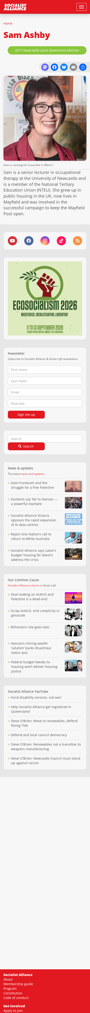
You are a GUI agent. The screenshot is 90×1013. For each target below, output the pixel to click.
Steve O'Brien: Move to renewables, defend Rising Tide (44, 723)
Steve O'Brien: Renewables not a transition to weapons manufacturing (46, 746)
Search (28, 446)
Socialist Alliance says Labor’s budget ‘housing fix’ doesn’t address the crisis (33, 555)
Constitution (12, 993)
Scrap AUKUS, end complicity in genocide (35, 612)
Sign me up (26, 414)
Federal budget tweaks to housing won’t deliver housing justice (34, 666)
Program (10, 988)
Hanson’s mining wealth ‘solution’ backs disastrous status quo (31, 648)
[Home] (15, 7)
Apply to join (13, 1010)
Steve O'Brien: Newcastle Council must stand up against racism (45, 760)
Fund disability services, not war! (36, 697)
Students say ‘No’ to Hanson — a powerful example (34, 501)
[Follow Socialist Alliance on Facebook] (28, 240)
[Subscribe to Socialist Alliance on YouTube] (12, 240)
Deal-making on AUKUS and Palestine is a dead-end (32, 596)
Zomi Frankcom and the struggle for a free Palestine (32, 485)
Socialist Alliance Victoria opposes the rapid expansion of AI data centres (33, 520)
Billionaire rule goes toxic (30, 627)
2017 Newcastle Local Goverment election (47, 50)
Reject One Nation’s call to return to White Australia (31, 536)
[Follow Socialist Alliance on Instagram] (45, 240)
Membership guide (18, 984)
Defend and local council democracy (39, 735)
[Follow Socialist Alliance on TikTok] (61, 240)
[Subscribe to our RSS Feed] (77, 240)
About (8, 979)
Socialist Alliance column (23, 585)
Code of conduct (16, 998)
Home (7, 23)
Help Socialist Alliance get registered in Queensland (41, 709)
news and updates (33, 474)
